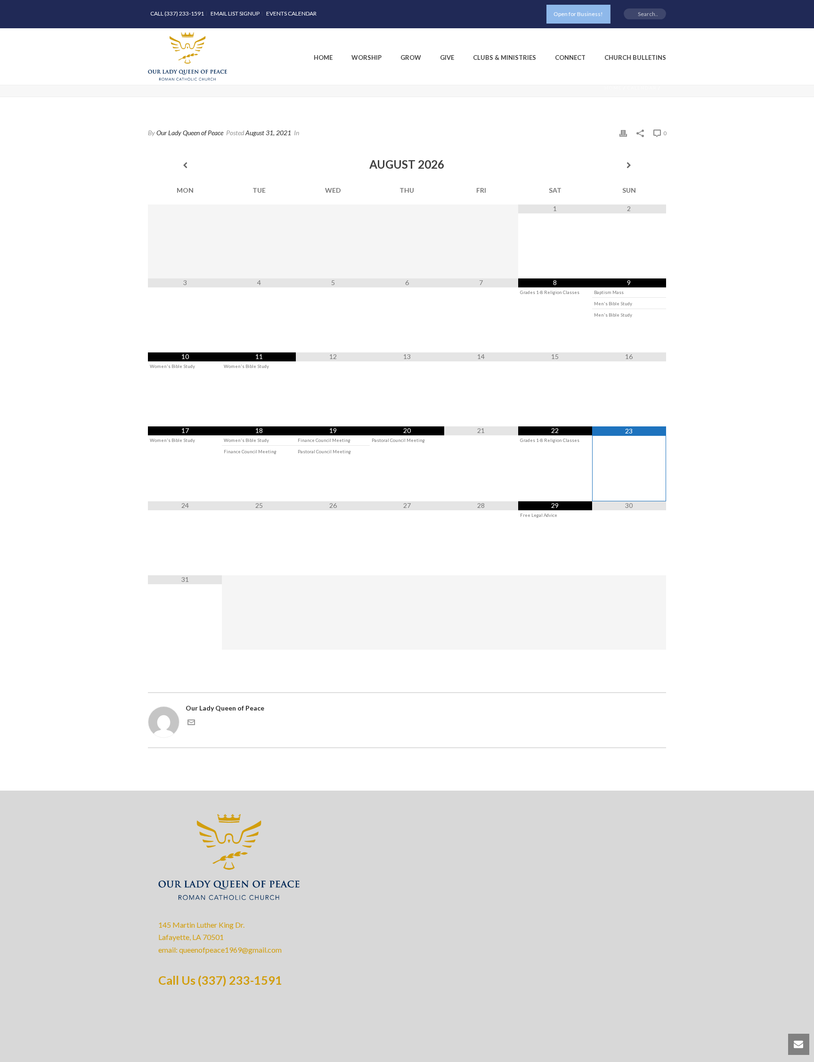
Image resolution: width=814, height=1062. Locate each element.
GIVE (447, 57)
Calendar (642, 87)
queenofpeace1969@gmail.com (230, 949)
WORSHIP (366, 57)
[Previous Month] (185, 165)
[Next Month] (629, 165)
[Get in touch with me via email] (191, 723)
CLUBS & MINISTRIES (504, 57)
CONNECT (570, 57)
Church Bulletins (635, 57)
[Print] (623, 132)
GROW (410, 57)
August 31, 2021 (268, 133)
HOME (323, 57)
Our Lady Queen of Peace (189, 133)
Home (613, 87)
